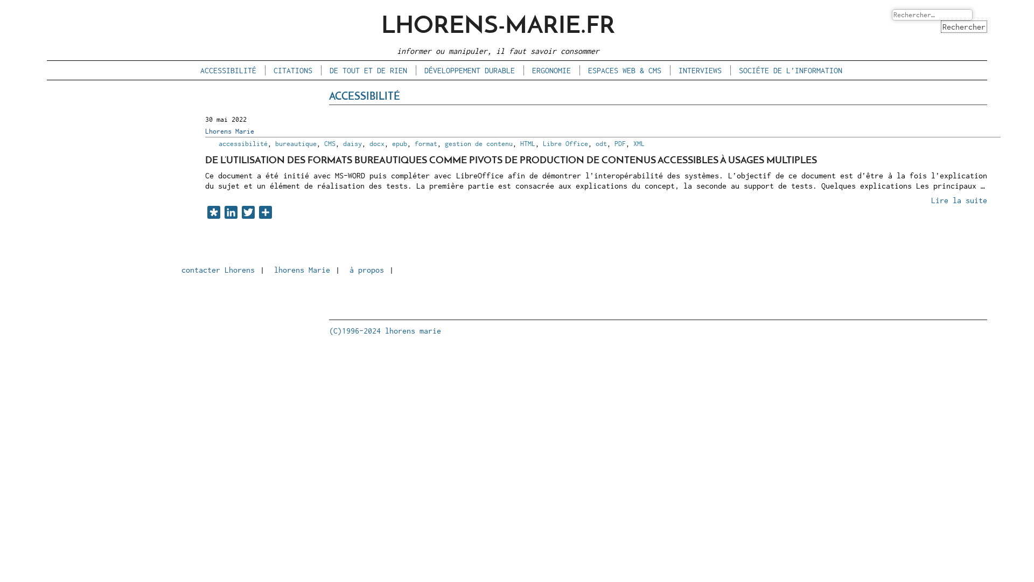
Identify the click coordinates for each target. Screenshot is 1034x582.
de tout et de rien (368, 70)
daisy (352, 144)
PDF (620, 144)
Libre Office (565, 144)
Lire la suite (959, 200)
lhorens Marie (302, 269)
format (426, 144)
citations (293, 70)
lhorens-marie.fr (498, 27)
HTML (527, 144)
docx (377, 144)
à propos (367, 269)
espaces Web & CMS (624, 70)
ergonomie (551, 70)
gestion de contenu (479, 144)
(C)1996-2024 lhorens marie (385, 330)
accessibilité (228, 70)
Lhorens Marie (229, 131)
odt (601, 144)
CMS (330, 144)
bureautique (296, 144)
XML (639, 144)
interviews (700, 70)
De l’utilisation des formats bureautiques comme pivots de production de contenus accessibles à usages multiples (511, 160)
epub (399, 144)
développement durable (469, 70)
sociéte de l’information (790, 70)
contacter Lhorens (218, 269)
